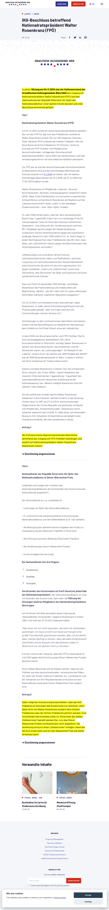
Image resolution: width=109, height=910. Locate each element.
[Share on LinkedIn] (80, 37)
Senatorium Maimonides (54, 851)
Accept (88, 895)
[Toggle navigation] (101, 4)
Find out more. (60, 898)
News (36, 14)
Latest (27, 14)
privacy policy (63, 885)
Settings (88, 902)
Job (40, 798)
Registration (73, 881)
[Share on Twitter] (74, 37)
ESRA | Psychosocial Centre (54, 854)
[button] (92, 4)
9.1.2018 (48, 174)
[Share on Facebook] (69, 37)
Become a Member (54, 843)
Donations (61, 4)
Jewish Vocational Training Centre (54, 858)
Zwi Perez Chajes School (54, 847)
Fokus (27, 798)
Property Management (55, 839)
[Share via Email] (85, 37)
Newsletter (78, 4)
